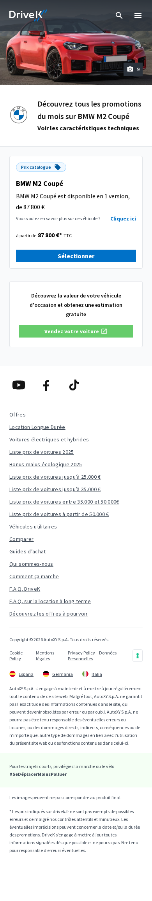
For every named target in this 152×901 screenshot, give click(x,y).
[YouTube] (20, 385)
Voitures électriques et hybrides (49, 439)
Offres (17, 414)
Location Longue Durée (37, 426)
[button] (76, 331)
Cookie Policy (16, 655)
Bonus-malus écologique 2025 (45, 464)
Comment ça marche (34, 576)
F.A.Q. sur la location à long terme (50, 601)
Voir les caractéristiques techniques (88, 128)
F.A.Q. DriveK (24, 588)
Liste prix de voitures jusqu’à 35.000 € (55, 489)
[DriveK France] (28, 15)
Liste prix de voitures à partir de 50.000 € (59, 514)
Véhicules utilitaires (33, 526)
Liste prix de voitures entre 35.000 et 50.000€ (64, 501)
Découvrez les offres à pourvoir (48, 613)
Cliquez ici (123, 218)
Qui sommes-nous (31, 563)
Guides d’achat (27, 551)
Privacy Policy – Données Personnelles (92, 655)
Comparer (21, 538)
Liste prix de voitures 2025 (41, 451)
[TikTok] (76, 385)
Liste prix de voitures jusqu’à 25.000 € (55, 476)
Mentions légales (45, 655)
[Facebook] (48, 385)
